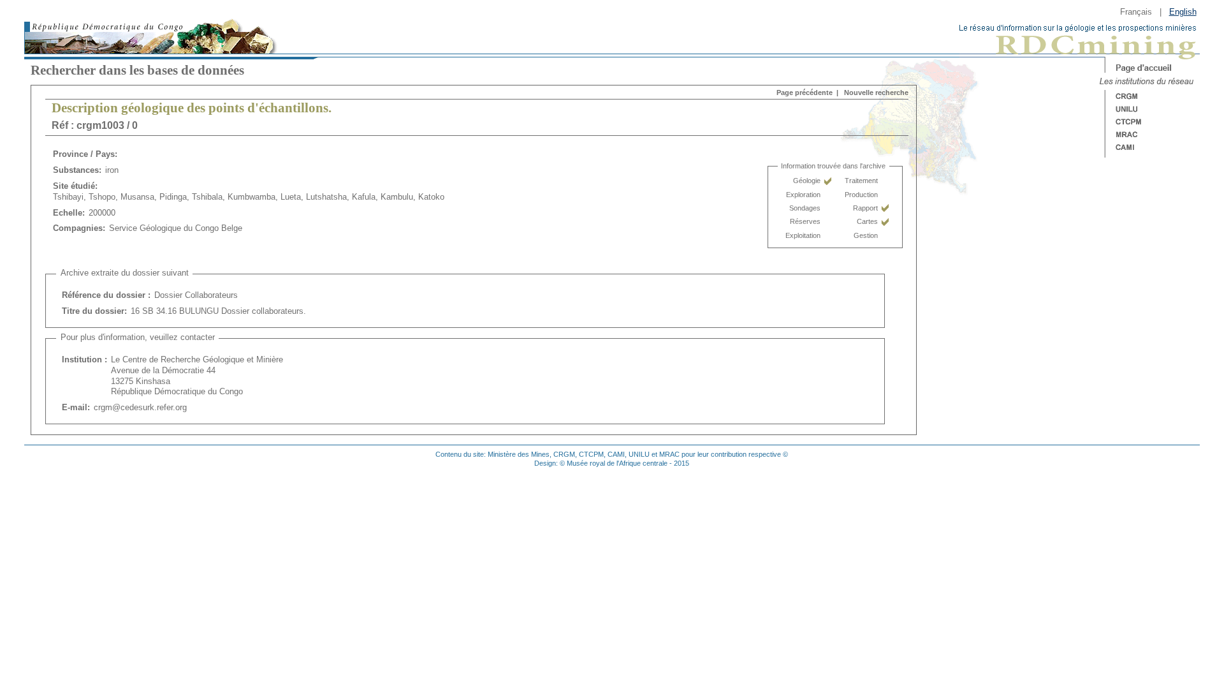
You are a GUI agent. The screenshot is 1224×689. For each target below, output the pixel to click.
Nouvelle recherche (876, 92)
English (1183, 12)
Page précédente (804, 92)
